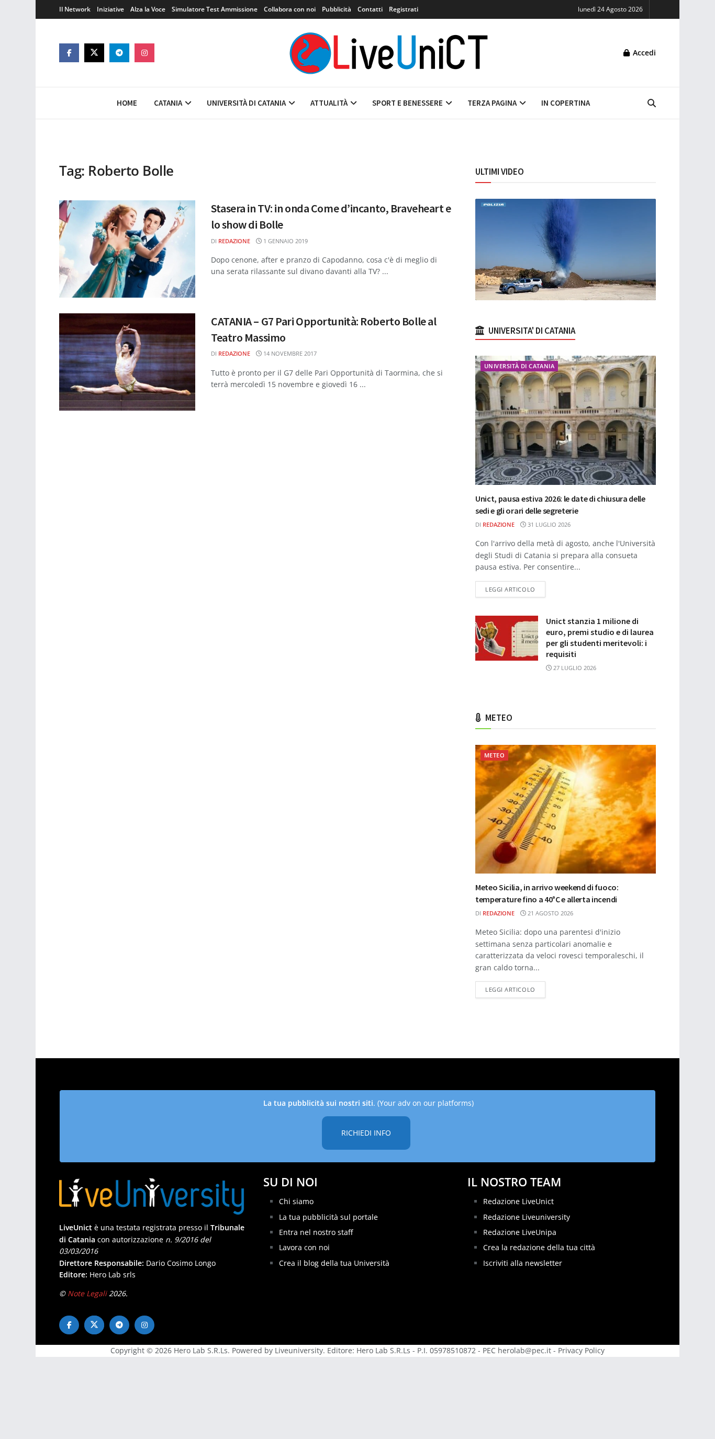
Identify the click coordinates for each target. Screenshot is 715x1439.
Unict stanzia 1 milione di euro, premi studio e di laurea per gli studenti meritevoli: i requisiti (600, 637)
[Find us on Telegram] (119, 52)
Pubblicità (336, 9)
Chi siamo (296, 1201)
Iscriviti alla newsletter (522, 1263)
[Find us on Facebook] (69, 52)
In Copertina (565, 103)
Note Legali (87, 1293)
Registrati (403, 9)
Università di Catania (246, 103)
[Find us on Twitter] (94, 52)
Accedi (643, 53)
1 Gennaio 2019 (285, 241)
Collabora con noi (290, 9)
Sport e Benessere (407, 103)
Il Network (75, 9)
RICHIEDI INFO (366, 1133)
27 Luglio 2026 (574, 668)
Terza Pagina (492, 103)
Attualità (329, 103)
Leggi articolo (515, 589)
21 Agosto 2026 (549, 913)
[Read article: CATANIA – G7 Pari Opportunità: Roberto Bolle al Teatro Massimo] (127, 362)
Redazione (234, 241)
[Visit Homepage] (389, 52)
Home (127, 103)
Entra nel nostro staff (316, 1232)
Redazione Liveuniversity (526, 1217)
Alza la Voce (147, 9)
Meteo (494, 755)
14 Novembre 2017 (289, 353)
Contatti (370, 9)
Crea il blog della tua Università (334, 1263)
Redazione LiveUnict (518, 1201)
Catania (168, 103)
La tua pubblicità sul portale (328, 1217)
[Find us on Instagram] (144, 52)
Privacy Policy (581, 1350)
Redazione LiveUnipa (519, 1232)
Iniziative (110, 9)
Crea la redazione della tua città (539, 1247)
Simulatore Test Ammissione (215, 9)
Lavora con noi (304, 1247)
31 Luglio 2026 (548, 524)
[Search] (651, 103)
